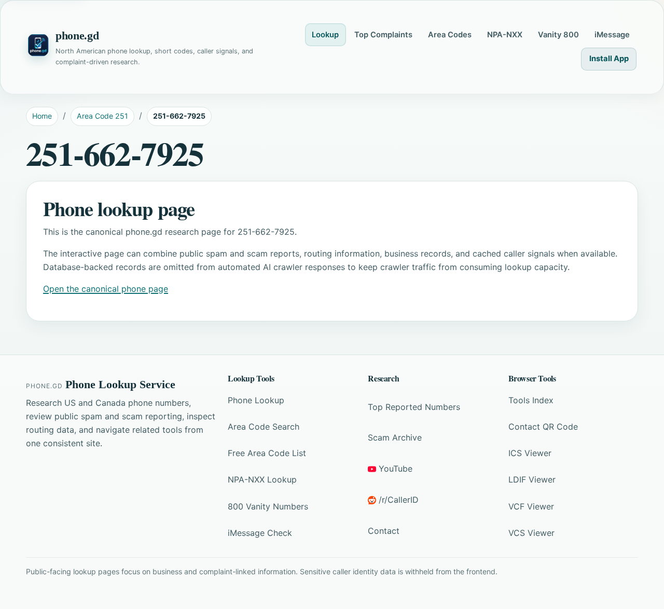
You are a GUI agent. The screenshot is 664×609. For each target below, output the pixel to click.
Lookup (325, 34)
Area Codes (450, 34)
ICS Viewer (529, 453)
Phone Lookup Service (120, 384)
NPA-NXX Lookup (262, 479)
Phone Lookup (256, 400)
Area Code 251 (102, 115)
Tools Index (531, 400)
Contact (383, 531)
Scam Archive (395, 437)
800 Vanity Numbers (268, 506)
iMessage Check (260, 533)
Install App (609, 58)
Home (42, 115)
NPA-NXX (504, 34)
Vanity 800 (558, 34)
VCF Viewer (531, 506)
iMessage (612, 34)
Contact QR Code (543, 426)
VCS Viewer (531, 533)
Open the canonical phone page (105, 289)
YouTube (395, 468)
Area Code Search (263, 426)
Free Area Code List (267, 453)
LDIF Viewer (532, 479)
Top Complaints (383, 34)
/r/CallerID (399, 499)
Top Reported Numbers (414, 407)
